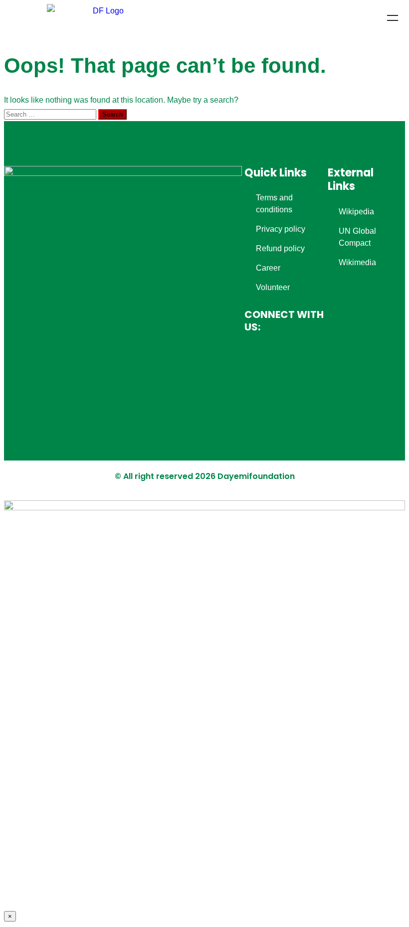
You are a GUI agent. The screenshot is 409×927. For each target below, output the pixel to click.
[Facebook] (263, 359)
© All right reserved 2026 (166, 476)
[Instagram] (300, 359)
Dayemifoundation (256, 476)
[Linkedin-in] (263, 397)
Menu (392, 17)
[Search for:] (51, 114)
